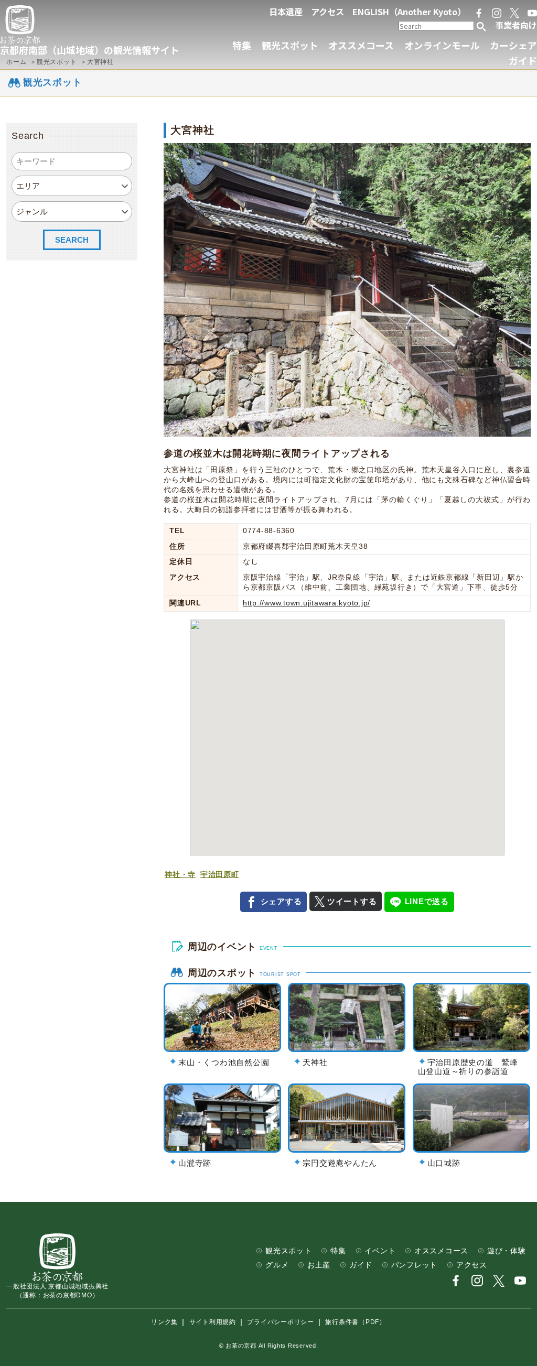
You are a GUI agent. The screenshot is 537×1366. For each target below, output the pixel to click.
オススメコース (361, 45)
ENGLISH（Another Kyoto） (409, 11)
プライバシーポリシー (280, 1322)
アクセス (327, 11)
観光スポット (290, 45)
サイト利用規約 (212, 1322)
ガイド (523, 60)
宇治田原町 (219, 875)
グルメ (276, 1265)
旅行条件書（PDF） (355, 1322)
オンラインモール (442, 45)
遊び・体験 (506, 1251)
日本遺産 (286, 11)
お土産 (318, 1265)
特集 (241, 45)
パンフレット (414, 1265)
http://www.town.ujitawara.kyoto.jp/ (306, 603)
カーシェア (513, 45)
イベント (379, 1251)
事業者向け (516, 25)
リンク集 (164, 1322)
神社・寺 (180, 875)
